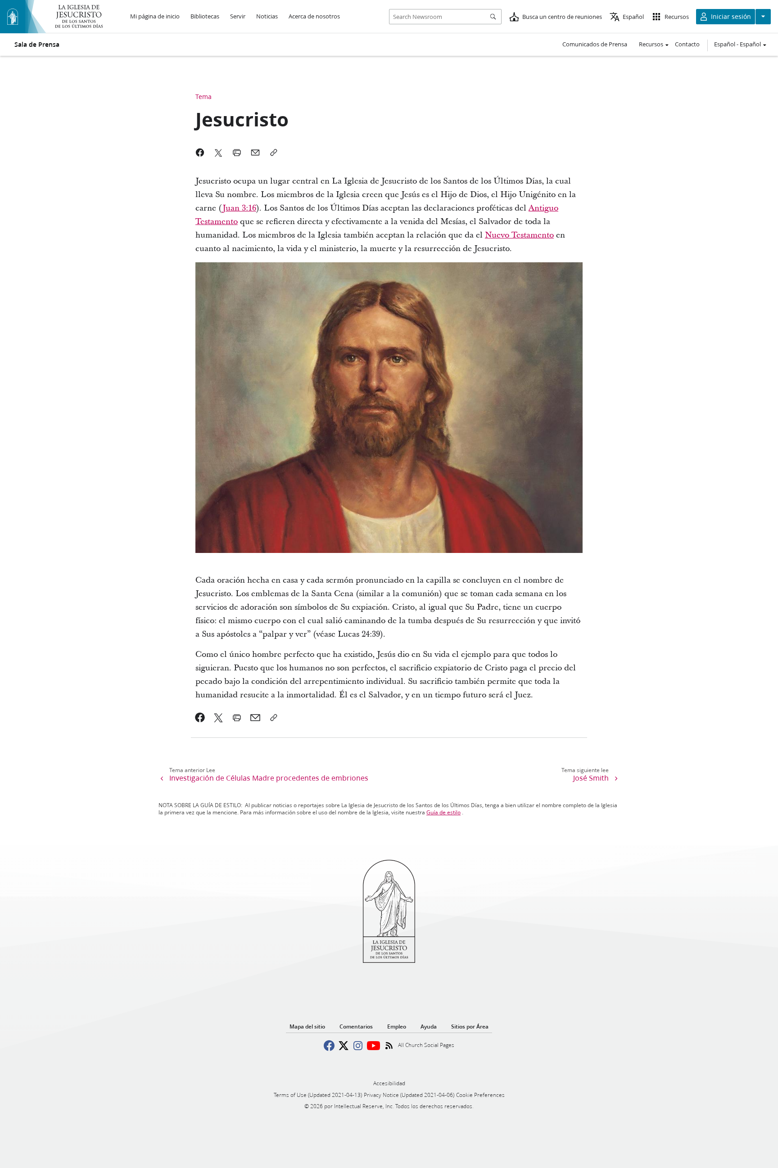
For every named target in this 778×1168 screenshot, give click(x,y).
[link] (200, 718)
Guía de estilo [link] (443, 812)
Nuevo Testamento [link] (519, 235)
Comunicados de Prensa (594, 44)
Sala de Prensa (36, 44)
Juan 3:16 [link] (239, 208)
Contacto (687, 44)
